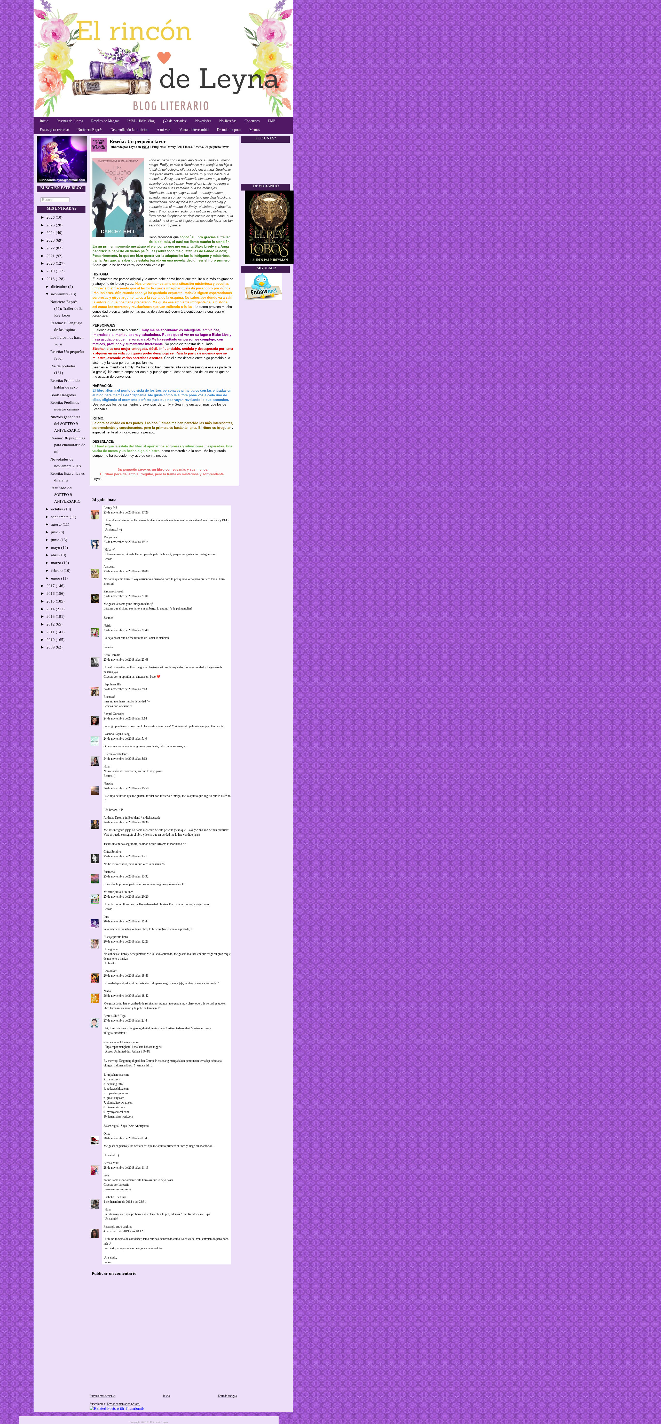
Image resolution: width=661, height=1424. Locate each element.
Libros (187, 147)
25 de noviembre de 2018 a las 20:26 (126, 896)
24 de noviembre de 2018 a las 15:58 (126, 788)
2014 (51, 609)
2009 (51, 647)
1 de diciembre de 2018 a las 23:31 (125, 1202)
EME (272, 121)
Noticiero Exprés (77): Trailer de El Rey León (66, 308)
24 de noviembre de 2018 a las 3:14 (125, 718)
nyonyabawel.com (118, 1112)
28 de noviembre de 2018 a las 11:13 (126, 1167)
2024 (51, 233)
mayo (56, 547)
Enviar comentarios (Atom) (123, 1404)
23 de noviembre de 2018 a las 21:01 (126, 596)
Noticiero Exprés (89, 130)
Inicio (44, 121)
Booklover (110, 971)
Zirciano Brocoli (113, 591)
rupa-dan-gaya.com (118, 1093)
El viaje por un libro (116, 937)
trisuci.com (113, 1079)
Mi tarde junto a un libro (118, 892)
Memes (254, 130)
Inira (106, 917)
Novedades (203, 121)
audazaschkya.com (118, 1088)
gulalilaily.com (115, 1098)
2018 (51, 279)
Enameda (109, 872)
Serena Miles (112, 1163)
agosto (57, 524)
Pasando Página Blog (117, 734)
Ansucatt (109, 566)
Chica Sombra (112, 851)
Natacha (108, 783)
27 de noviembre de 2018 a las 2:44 (125, 1020)
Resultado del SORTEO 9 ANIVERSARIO (65, 494)
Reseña (198, 147)
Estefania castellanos (116, 754)
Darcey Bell (174, 147)
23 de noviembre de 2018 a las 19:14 (126, 542)
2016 (51, 593)
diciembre (59, 286)
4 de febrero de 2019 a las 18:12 (123, 1231)
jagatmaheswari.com (120, 1116)
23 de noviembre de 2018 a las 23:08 (126, 659)
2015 (51, 601)
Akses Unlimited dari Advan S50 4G (127, 1051)
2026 (51, 217)
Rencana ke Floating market (122, 1042)
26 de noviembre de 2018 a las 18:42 (126, 996)
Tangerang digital (139, 1028)
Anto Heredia (112, 655)
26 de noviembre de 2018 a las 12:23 (126, 941)
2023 (51, 240)
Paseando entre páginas (118, 1226)
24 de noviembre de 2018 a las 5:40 (125, 738)
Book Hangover (63, 395)
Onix (107, 1133)
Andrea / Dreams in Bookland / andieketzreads (132, 817)
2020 (51, 263)
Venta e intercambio (194, 130)
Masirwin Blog (200, 1028)
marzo (56, 563)
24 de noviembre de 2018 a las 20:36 (126, 822)
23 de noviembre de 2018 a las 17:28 (126, 512)
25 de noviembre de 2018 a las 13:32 (126, 876)
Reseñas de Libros (70, 121)
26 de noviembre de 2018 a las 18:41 (126, 975)
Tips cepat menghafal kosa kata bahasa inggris (133, 1047)
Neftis (107, 625)
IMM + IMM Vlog (141, 121)
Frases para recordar (54, 130)
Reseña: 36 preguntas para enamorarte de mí (67, 445)
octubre (57, 509)
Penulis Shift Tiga (114, 1016)
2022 (51, 248)
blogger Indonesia (114, 1065)
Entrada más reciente (102, 1396)
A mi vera (164, 130)
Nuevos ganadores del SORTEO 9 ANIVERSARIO (65, 423)
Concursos (252, 121)
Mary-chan (110, 537)
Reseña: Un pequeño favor (137, 141)
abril (55, 555)
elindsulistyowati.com (120, 1102)
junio (55, 540)
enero (56, 578)
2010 (51, 640)
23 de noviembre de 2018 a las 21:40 (126, 630)
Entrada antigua (227, 1396)
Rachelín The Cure (115, 1197)
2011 (51, 632)
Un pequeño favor (216, 147)
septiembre (60, 517)
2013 (51, 616)
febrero (57, 570)
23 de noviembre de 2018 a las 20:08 (126, 571)
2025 (51, 225)
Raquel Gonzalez (114, 714)
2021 (51, 256)
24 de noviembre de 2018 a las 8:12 (125, 759)
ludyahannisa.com (118, 1075)
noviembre (60, 294)
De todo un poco (229, 130)
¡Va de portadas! (175, 121)
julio (55, 532)
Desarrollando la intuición (129, 130)
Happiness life (112, 684)
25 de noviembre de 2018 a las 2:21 (125, 856)
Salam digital (111, 1126)
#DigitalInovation (114, 1033)
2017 (51, 586)
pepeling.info (115, 1084)
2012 (51, 624)
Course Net (153, 1061)
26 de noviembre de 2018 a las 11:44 (126, 921)
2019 (51, 271)
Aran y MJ (110, 508)
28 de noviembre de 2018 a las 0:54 (125, 1138)
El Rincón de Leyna (157, 1422)
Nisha (107, 991)
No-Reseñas (227, 121)
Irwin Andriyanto (138, 1126)
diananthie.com (116, 1107)
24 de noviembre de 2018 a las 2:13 (125, 689)
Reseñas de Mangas (105, 121)
